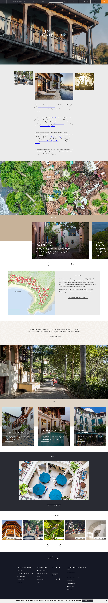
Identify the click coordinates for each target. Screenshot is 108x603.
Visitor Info (41, 576)
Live (9, 442)
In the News (70, 586)
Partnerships (71, 583)
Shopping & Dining (42, 567)
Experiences (21, 576)
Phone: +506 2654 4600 (73, 575)
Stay (81, 442)
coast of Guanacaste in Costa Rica (46, 107)
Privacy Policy (69, 600)
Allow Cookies (87, 600)
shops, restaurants (55, 117)
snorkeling (37, 143)
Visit (104, 1)
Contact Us (70, 581)
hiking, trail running (56, 137)
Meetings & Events (42, 570)
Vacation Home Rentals (25, 573)
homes (48, 117)
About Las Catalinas (24, 567)
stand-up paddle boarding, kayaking (49, 141)
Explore (40, 256)
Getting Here (71, 572)
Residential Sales (42, 573)
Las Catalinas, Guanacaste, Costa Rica (77, 568)
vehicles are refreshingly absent (47, 126)
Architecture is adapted (58, 124)
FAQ (38, 582)
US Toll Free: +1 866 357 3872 (75, 578)
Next (72, 264)
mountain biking (68, 137)
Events (19, 582)
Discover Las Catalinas (77, 297)
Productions (41, 579)
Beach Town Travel (23, 585)
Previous (47, 264)
